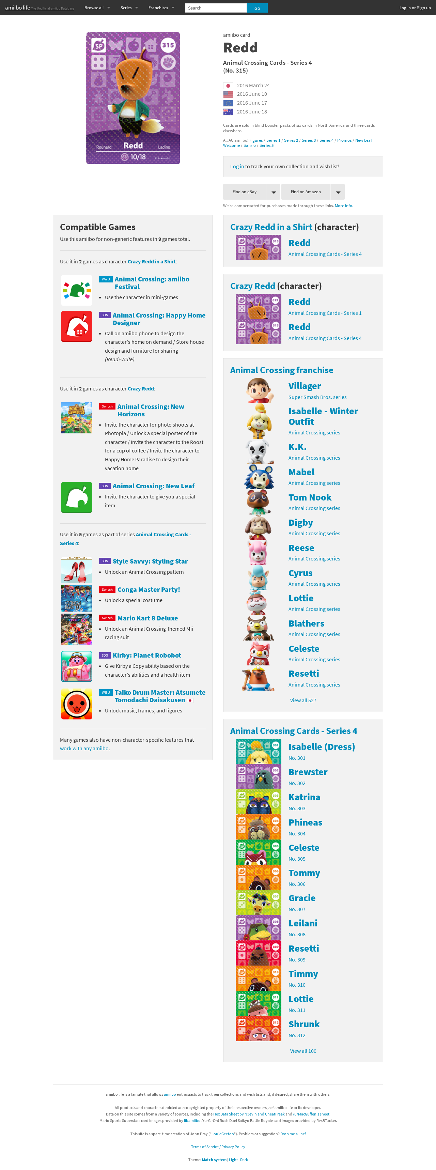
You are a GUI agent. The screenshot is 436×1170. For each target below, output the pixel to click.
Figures (256, 140)
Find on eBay (244, 192)
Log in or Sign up (415, 8)
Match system (214, 1159)
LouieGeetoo (223, 1133)
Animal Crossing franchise (281, 369)
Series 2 (291, 140)
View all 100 (303, 1050)
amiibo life (39, 7)
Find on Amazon (306, 192)
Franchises (158, 8)
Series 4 (326, 140)
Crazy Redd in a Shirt (152, 261)
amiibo (170, 1094)
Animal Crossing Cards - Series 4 (267, 62)
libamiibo (192, 1120)
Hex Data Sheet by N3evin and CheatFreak (249, 1114)
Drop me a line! (293, 1133)
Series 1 (273, 140)
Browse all (94, 8)
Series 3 (309, 140)
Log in (237, 166)
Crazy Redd (141, 388)
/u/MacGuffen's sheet (311, 1114)
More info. (344, 205)
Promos (344, 140)
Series (126, 8)
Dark (244, 1159)
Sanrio (250, 145)
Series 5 (267, 145)
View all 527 (303, 700)
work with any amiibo (84, 748)
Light (233, 1159)
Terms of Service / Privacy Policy (218, 1146)
